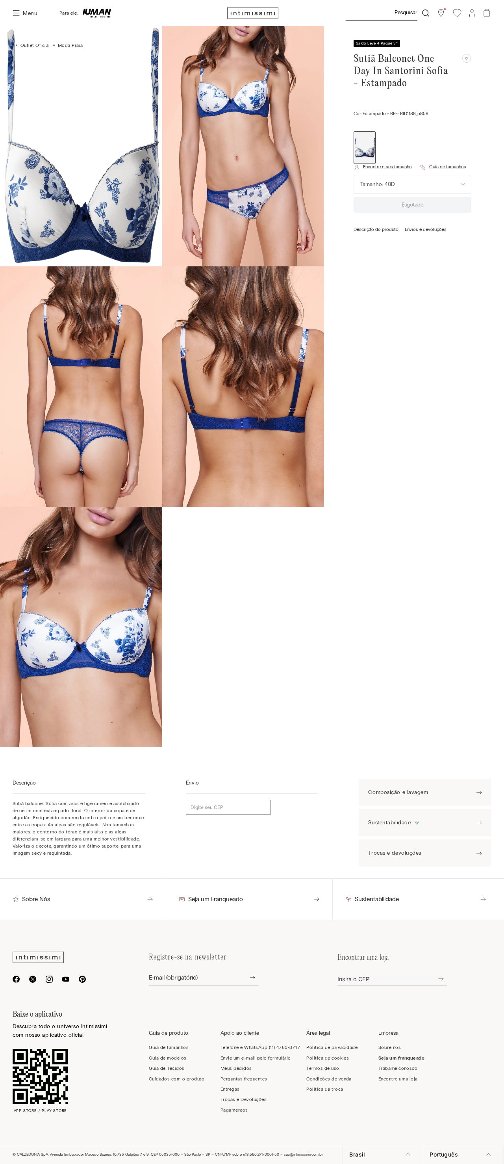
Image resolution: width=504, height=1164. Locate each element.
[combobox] (387, 13)
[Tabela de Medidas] (443, 167)
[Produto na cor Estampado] (365, 147)
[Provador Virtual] (383, 167)
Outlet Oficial (35, 45)
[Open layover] (246, 978)
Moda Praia (70, 45)
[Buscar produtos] (425, 13)
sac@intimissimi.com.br (303, 1154)
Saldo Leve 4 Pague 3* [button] (377, 43)
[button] (441, 13)
